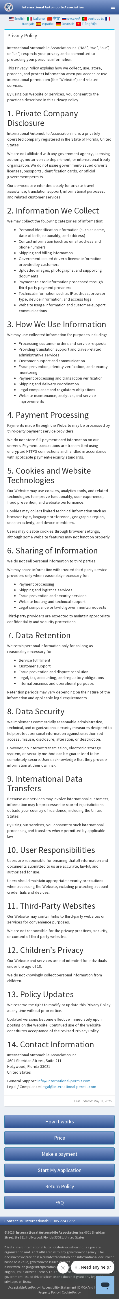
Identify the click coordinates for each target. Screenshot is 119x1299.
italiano (38, 18)
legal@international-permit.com (69, 1086)
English (19, 18)
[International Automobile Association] (8, 7)
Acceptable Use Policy (24, 1287)
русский (73, 18)
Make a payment (59, 1154)
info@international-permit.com (64, 1080)
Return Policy (59, 1186)
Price (59, 1137)
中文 (56, 18)
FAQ (59, 1202)
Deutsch (67, 23)
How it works (59, 1121)
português (95, 18)
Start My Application (59, 1170)
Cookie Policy (71, 1292)
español (47, 23)
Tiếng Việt (89, 23)
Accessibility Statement (59, 1287)
